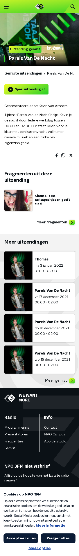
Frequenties (13, 441)
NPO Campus (54, 434)
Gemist (10, 448)
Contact (50, 427)
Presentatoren (16, 434)
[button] (6, 7)
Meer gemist (56, 380)
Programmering (16, 427)
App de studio (55, 441)
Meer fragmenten (52, 222)
